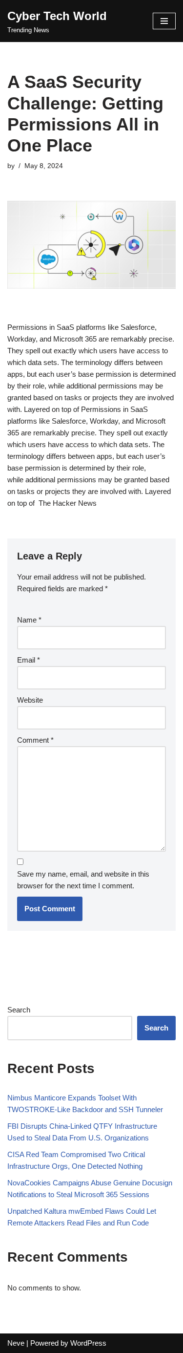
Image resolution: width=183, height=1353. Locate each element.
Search (18, 1010)
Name (29, 620)
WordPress (88, 1343)
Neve (15, 1343)
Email (28, 660)
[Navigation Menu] (164, 21)
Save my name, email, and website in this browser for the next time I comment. (83, 880)
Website (30, 700)
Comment (35, 740)
